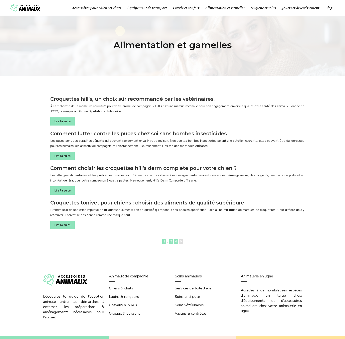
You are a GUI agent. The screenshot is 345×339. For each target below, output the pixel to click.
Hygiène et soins (263, 8)
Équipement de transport (147, 8)
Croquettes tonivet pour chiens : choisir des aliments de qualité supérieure (147, 203)
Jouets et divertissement (300, 8)
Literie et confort (186, 8)
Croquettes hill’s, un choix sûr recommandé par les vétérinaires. (132, 99)
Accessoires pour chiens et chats (96, 8)
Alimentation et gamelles (225, 8)
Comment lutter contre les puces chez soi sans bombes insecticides (138, 134)
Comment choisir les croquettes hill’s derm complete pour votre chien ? (143, 168)
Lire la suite (62, 121)
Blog (328, 8)
